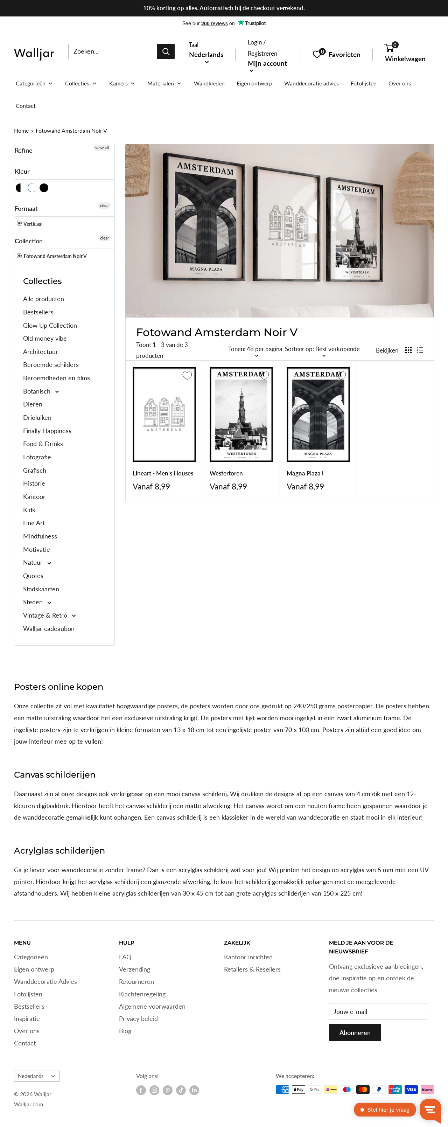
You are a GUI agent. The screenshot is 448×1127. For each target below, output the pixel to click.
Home (21, 130)
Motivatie (36, 549)
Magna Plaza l (305, 473)
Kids (29, 510)
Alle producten (43, 298)
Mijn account (267, 63)
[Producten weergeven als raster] (408, 350)
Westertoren (226, 473)
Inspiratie (27, 1018)
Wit (32, 188)
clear (104, 205)
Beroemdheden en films (56, 378)
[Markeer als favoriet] (187, 375)
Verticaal (32, 224)
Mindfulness (40, 536)
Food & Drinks (43, 443)
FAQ (125, 957)
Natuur (33, 562)
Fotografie (37, 457)
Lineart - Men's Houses (163, 473)
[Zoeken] (166, 51)
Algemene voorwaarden (152, 1006)
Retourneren (136, 981)
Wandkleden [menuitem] (209, 83)
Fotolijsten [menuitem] (364, 83)
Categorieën (31, 957)
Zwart (44, 188)
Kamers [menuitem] (118, 83)
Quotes (33, 575)
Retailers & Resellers (252, 969)
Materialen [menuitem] (160, 83)
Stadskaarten (41, 589)
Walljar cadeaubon (49, 628)
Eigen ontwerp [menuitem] (254, 83)
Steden (33, 602)
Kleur (22, 171)
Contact (25, 1043)
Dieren (32, 404)
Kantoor (34, 496)
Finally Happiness (47, 430)
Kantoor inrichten (248, 957)
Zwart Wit (20, 188)
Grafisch (34, 470)
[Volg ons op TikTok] (181, 1090)
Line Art (34, 523)
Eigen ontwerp (34, 969)
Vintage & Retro (46, 615)
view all (102, 147)
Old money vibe (45, 338)
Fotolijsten (28, 994)
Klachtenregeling (142, 994)
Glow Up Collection (50, 325)
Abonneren (355, 1032)
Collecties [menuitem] (77, 83)
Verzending (134, 969)
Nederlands (31, 1076)
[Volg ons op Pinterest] (168, 1090)
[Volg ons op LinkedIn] (194, 1090)
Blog (125, 1031)
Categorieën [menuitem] (31, 83)
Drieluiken (37, 417)
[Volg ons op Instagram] (154, 1090)
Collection (29, 241)
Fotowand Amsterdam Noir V (71, 130)
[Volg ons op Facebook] (141, 1090)
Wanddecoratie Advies (45, 981)
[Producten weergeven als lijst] (420, 350)
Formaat (26, 208)
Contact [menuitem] (26, 105)
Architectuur (40, 351)
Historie (34, 483)
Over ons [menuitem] (399, 83)
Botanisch (37, 391)
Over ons (27, 1031)
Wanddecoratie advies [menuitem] (311, 83)
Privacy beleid (138, 1018)
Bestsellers (38, 312)
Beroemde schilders (51, 364)
